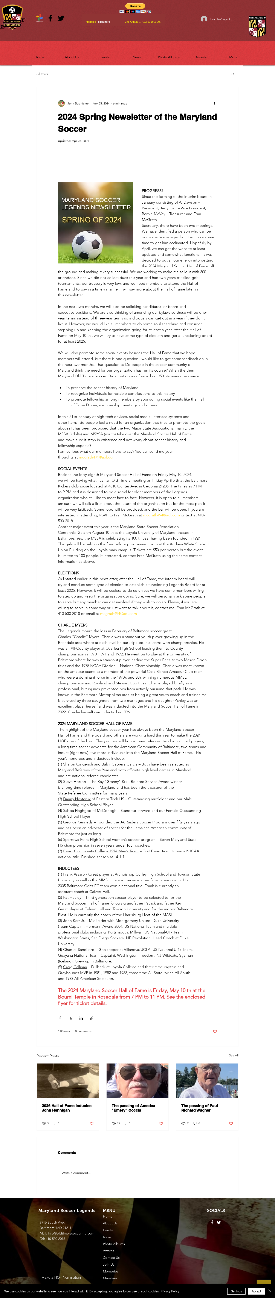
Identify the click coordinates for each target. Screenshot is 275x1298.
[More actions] (214, 103)
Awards (108, 1251)
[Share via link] (92, 1018)
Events (108, 1230)
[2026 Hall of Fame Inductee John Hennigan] (68, 1081)
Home (108, 1216)
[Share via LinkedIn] (81, 1018)
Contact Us (111, 1258)
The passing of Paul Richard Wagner (199, 1107)
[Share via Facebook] (60, 1018)
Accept (256, 1291)
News (107, 1237)
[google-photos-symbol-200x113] (39, 18)
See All (233, 1055)
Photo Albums (114, 1244)
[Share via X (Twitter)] (71, 1018)
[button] (72, 55)
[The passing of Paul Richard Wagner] (207, 1081)
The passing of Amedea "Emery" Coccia (133, 1107)
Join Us (108, 1264)
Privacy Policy (169, 1291)
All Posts (42, 74)
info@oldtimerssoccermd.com (71, 1233)
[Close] (269, 1291)
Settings (236, 1291)
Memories (110, 1271)
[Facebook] (50, 18)
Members (110, 1278)
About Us (110, 1223)
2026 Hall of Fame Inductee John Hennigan (67, 1107)
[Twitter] (61, 18)
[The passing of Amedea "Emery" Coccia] (138, 1081)
